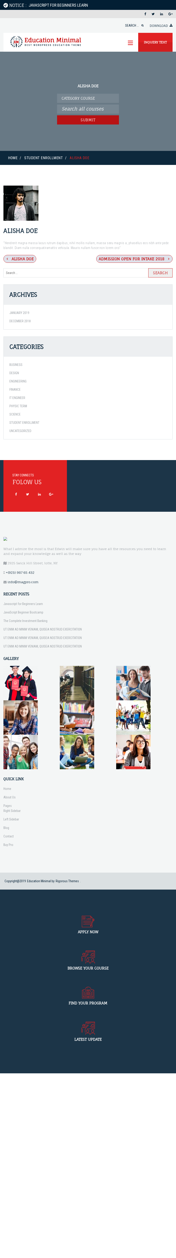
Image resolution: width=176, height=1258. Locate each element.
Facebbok (16, 494)
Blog (6, 828)
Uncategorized (20, 431)
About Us (9, 797)
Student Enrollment (43, 158)
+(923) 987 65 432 (20, 572)
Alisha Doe (23, 259)
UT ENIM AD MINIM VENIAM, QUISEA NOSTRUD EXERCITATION (42, 629)
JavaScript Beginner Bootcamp (23, 612)
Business (15, 365)
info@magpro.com (23, 582)
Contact (8, 836)
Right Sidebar (12, 811)
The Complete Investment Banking (25, 621)
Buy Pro (8, 845)
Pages (7, 806)
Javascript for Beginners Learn (23, 604)
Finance (15, 389)
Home (12, 158)
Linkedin (39, 494)
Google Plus (51, 494)
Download (159, 26)
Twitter (27, 494)
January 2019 (19, 313)
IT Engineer (17, 398)
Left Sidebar (11, 819)
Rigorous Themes (67, 881)
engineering (18, 381)
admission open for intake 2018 (131, 259)
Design (14, 373)
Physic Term (18, 406)
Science (15, 414)
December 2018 (20, 321)
